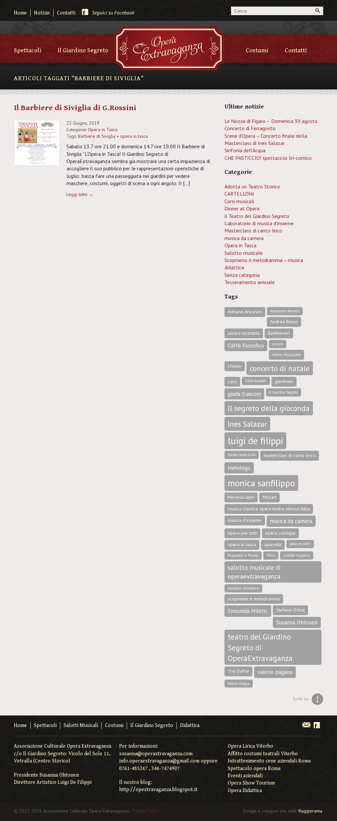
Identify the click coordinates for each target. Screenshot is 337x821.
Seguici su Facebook (113, 12)
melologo (239, 467)
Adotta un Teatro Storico (252, 186)
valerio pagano (275, 672)
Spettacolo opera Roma (254, 768)
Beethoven (279, 333)
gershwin (284, 381)
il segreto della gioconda (269, 408)
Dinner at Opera (241, 208)
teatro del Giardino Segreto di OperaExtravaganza (260, 647)
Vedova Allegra (238, 683)
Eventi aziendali (245, 776)
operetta (272, 544)
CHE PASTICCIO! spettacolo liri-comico (268, 158)
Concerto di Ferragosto (249, 128)
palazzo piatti (300, 544)
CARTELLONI (239, 193)
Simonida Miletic (248, 611)
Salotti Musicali (81, 725)
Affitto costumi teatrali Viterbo (263, 754)
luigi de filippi (255, 440)
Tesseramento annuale (249, 282)
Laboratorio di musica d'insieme (259, 223)
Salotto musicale (243, 253)
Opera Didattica (245, 790)
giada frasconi (244, 394)
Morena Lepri (241, 497)
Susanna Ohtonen (297, 622)
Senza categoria (242, 275)
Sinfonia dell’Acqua (245, 150)
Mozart (269, 497)
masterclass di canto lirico (290, 455)
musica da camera (244, 238)
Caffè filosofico (246, 345)
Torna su (300, 699)
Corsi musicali (239, 201)
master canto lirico (241, 454)
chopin (235, 366)
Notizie (42, 13)
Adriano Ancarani (245, 312)
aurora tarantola (244, 333)
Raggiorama (310, 811)
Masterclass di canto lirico (253, 230)
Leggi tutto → (79, 194)
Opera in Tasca (102, 130)
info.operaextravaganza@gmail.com (159, 761)
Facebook (317, 725)
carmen (277, 344)
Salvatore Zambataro (243, 588)
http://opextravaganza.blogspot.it (158, 789)
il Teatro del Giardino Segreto (256, 216)
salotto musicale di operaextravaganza (254, 571)
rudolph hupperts (296, 555)
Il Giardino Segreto (83, 50)
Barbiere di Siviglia (97, 136)
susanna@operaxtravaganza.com (156, 754)
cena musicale (286, 354)
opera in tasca (134, 136)
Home (20, 13)
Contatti (66, 13)
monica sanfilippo (261, 483)
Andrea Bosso (284, 322)
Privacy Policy (146, 811)
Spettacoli (27, 50)
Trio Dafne (238, 671)
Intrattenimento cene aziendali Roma (269, 761)
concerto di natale (280, 368)
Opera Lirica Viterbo (250, 746)
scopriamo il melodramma (254, 599)
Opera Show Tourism (251, 783)
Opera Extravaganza (169, 48)
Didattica (189, 725)
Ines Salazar (247, 424)
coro (232, 381)
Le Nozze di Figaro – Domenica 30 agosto (271, 121)
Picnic (271, 555)
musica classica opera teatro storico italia (269, 509)
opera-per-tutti (242, 533)
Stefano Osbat (290, 610)
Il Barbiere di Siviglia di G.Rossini (75, 107)
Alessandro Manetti (284, 311)
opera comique (280, 533)
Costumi (257, 50)
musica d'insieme (245, 520)
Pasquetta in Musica (243, 555)
